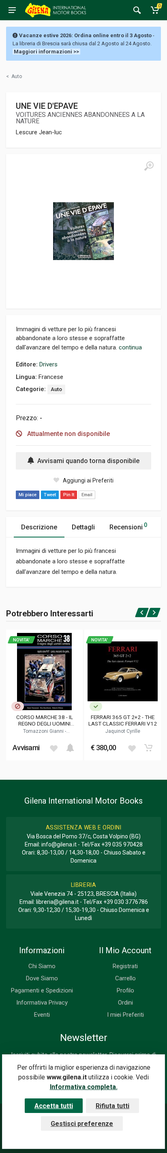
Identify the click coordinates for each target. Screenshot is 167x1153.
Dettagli (83, 527)
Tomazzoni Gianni (44, 731)
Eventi (42, 1014)
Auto (56, 389)
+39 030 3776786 (125, 902)
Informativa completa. (84, 1087)
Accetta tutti (53, 1106)
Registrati (125, 966)
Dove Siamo (42, 978)
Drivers (48, 364)
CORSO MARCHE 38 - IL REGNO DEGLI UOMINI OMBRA (44, 720)
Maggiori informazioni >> (46, 52)
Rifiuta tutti (112, 1106)
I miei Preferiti (125, 1014)
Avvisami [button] (26, 747)
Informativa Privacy (42, 1002)
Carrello (125, 978)
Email (86, 494)
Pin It (68, 494)
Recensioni (128, 526)
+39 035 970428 (122, 844)
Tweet (50, 494)
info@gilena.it (59, 844)
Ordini (125, 1002)
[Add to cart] (70, 747)
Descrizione (39, 527)
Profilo (125, 990)
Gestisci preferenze (82, 1124)
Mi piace (27, 494)
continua (130, 347)
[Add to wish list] (53, 748)
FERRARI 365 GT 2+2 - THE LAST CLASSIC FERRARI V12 (122, 720)
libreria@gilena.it (57, 902)
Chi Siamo (42, 966)
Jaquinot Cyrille (122, 731)
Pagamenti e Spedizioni (42, 990)
